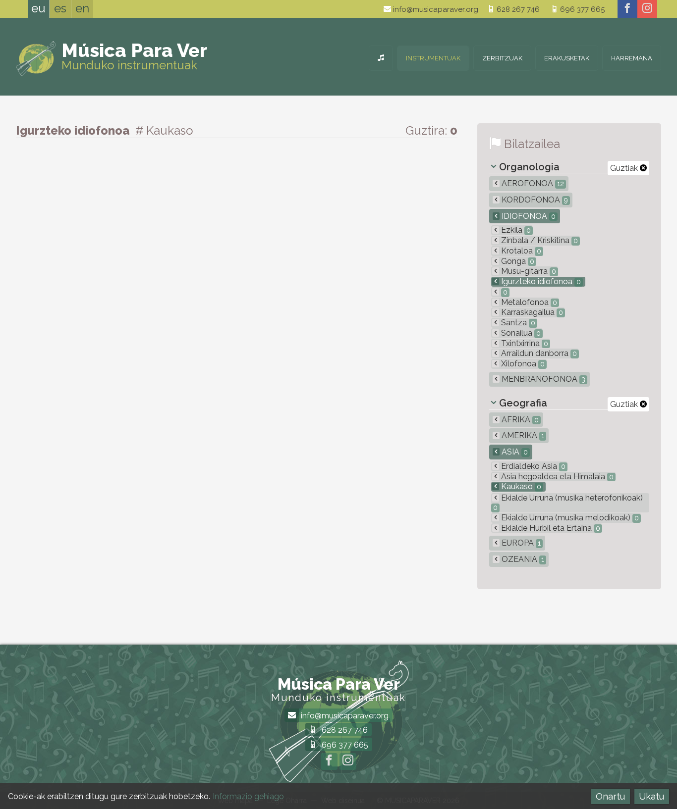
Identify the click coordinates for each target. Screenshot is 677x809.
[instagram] (647, 9)
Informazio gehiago (248, 796)
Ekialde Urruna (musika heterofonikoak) (568, 502)
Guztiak (625, 168)
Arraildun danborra (538, 353)
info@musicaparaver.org (434, 9)
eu (38, 8)
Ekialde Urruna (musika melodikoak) (569, 517)
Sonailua (520, 333)
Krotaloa (520, 250)
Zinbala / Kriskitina (538, 240)
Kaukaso (520, 486)
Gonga (516, 261)
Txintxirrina (523, 343)
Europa (520, 543)
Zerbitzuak (502, 58)
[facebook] (627, 9)
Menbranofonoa (542, 379)
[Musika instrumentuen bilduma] (381, 58)
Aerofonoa (532, 183)
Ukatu (651, 796)
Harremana (631, 58)
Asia (514, 451)
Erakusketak (566, 58)
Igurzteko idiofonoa (540, 281)
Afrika (519, 419)
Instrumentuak (433, 58)
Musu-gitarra (527, 271)
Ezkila (515, 230)
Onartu (610, 796)
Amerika (522, 435)
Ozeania (522, 559)
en (82, 8)
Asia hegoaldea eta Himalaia (556, 476)
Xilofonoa (522, 363)
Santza (517, 322)
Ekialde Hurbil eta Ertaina (549, 528)
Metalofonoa (528, 302)
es (60, 8)
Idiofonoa (528, 216)
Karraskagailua (531, 312)
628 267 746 (517, 9)
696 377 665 (581, 9)
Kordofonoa (534, 199)
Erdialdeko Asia (532, 466)
